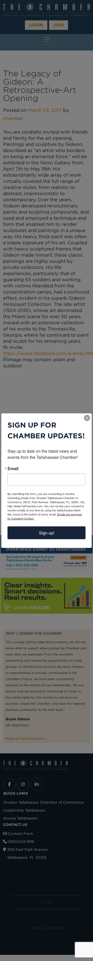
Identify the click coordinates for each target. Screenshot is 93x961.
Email (12, 468)
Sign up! (46, 532)
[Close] (87, 418)
